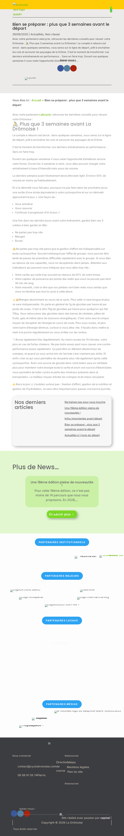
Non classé (52, 34)
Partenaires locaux (62, 620)
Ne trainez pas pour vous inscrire (85, 402)
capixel (105, 818)
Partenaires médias (62, 704)
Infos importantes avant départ (83, 418)
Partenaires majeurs (62, 575)
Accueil (36, 100)
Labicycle (45, 114)
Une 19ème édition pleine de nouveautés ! (62, 484)
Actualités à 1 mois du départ (82, 435)
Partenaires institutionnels (62, 542)
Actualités (37, 34)
